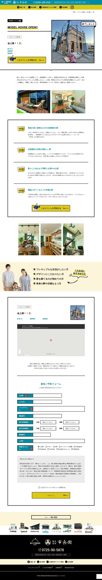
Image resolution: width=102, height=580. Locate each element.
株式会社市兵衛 (69, 567)
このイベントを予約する (27, 60)
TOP (74, 12)
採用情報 (58, 567)
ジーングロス (61, 575)
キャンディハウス (33, 567)
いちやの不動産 (47, 567)
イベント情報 (81, 12)
